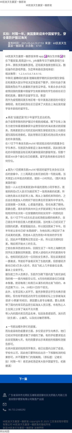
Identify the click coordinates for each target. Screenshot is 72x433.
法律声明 (39, 427)
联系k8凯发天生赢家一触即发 (18, 427)
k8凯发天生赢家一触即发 (13, 1)
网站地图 (4, 431)
